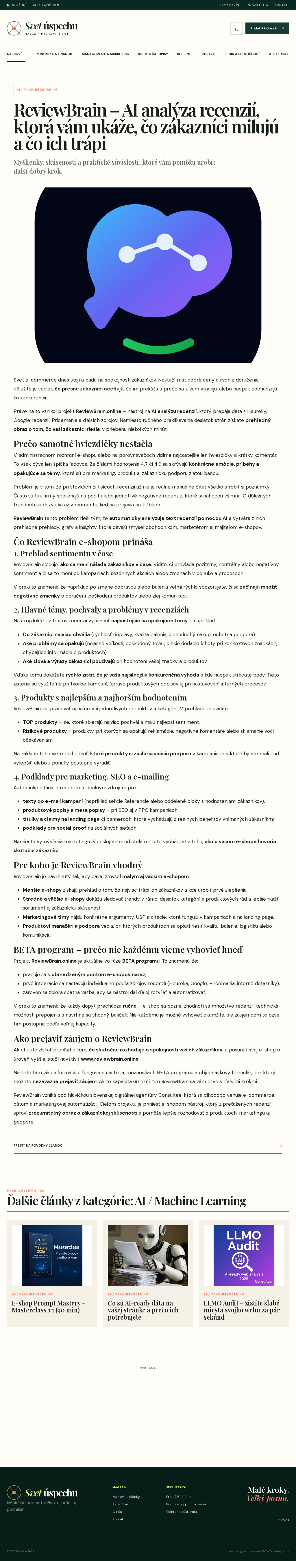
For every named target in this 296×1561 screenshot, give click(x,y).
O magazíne (231, 5)
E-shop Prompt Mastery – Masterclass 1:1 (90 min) (48, 1306)
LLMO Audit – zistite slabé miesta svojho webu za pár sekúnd (242, 1310)
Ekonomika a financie (53, 54)
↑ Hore (283, 1519)
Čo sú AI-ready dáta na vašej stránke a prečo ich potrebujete (143, 1310)
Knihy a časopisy (153, 54)
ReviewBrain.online (98, 411)
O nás (117, 1512)
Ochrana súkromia (181, 1512)
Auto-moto (280, 54)
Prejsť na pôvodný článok (148, 1145)
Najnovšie (16, 54)
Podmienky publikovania (186, 1504)
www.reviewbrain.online (110, 1059)
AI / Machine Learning (37, 89)
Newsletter (258, 5)
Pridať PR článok (267, 28)
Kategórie (120, 1504)
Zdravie (209, 54)
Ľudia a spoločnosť (242, 54)
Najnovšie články (126, 1497)
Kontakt (282, 5)
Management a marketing (105, 54)
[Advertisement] (148, 1412)
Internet (185, 54)
